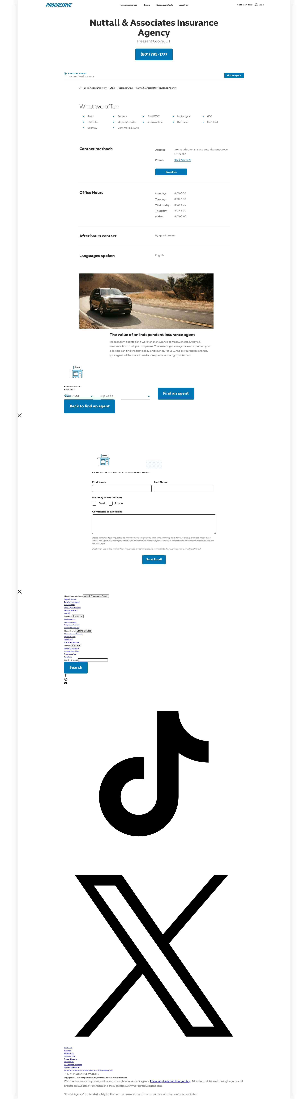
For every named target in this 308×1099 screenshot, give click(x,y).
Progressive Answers (71, 625)
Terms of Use (69, 1062)
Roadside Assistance (71, 642)
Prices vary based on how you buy (170, 1081)
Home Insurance (70, 622)
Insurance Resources (71, 1067)
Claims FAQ (68, 639)
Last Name (160, 482)
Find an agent (234, 75)
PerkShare (68, 657)
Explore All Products (71, 628)
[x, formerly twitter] (154, 1045)
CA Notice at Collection (73, 1065)
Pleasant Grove (125, 87)
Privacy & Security (70, 1059)
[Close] (19, 416)
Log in (261, 5)
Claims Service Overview (73, 634)
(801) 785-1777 (154, 54)
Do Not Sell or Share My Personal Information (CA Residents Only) (88, 1070)
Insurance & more (128, 5)
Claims (147, 5)
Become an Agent (71, 610)
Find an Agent (69, 605)
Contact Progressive (71, 648)
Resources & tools (164, 5)
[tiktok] (154, 865)
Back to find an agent (90, 406)
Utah (112, 87)
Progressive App (70, 654)
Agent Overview (70, 599)
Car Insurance (69, 619)
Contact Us (68, 1048)
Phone (119, 503)
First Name (99, 482)
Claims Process (69, 637)
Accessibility (68, 1053)
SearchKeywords (71, 660)
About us (183, 5)
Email (102, 503)
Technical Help (69, 1056)
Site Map (67, 1050)
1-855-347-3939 (245, 4)
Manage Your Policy (71, 651)
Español (67, 613)
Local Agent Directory (95, 87)
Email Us (171, 172)
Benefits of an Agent (71, 602)
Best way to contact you (107, 497)
